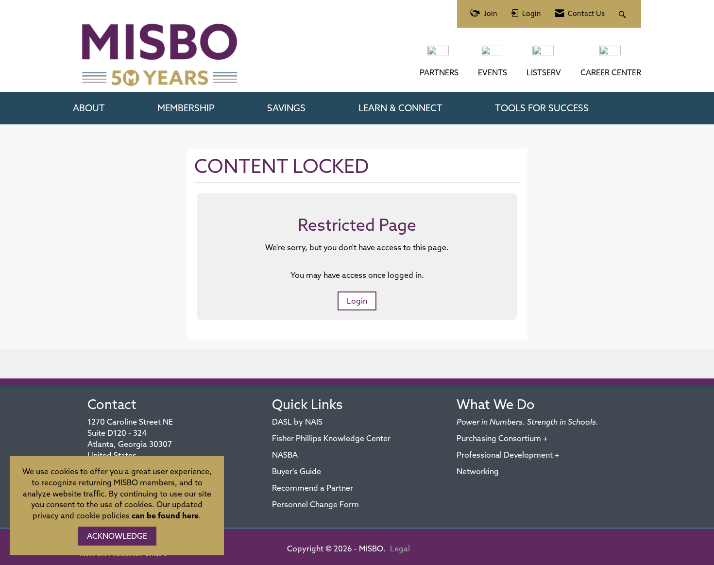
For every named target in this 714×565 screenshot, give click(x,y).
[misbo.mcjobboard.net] (611, 55)
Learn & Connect (400, 108)
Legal (400, 548)
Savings (286, 108)
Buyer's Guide (296, 471)
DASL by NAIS (297, 422)
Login (357, 301)
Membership (186, 108)
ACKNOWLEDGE (117, 536)
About (89, 108)
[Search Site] (623, 13)
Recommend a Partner (312, 488)
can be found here (165, 515)
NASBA (285, 455)
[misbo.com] (439, 55)
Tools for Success (542, 108)
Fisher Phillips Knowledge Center (331, 438)
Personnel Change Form (315, 504)
